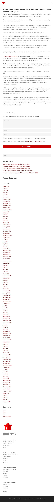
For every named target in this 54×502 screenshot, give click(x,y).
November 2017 (7, 387)
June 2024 (5, 242)
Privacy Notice (33, 499)
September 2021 (7, 301)
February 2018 (6, 380)
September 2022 (7, 276)
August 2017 (6, 393)
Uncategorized (7, 416)
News (4, 412)
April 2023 (5, 271)
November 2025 (7, 205)
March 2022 (6, 289)
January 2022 (6, 293)
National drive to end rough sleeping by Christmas (16, 164)
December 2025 (7, 203)
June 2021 (5, 308)
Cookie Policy (41, 499)
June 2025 (5, 216)
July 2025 (5, 214)
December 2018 (7, 359)
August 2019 (6, 342)
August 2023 (6, 263)
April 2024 (5, 246)
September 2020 (7, 323)
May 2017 (5, 399)
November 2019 (7, 335)
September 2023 (7, 261)
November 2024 (7, 231)
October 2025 (6, 207)
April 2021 (5, 312)
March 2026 (6, 197)
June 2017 (5, 397)
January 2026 (6, 201)
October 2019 (6, 338)
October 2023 (6, 259)
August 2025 (6, 212)
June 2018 (5, 372)
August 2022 (6, 278)
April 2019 (5, 350)
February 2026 (6, 199)
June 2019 (5, 346)
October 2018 (6, 363)
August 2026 (6, 186)
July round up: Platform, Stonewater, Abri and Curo (16, 168)
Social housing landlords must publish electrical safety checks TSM (20, 173)
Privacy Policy (29, 141)
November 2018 (7, 361)
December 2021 (7, 295)
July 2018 (5, 370)
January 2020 (6, 331)
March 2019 (6, 352)
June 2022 (5, 282)
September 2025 (7, 210)
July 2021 (5, 306)
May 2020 (5, 327)
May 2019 (5, 348)
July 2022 (5, 280)
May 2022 (5, 284)
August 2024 (6, 237)
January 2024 (6, 252)
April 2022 (5, 286)
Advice (4, 410)
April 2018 (5, 376)
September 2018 (7, 365)
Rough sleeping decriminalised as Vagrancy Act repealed (17, 170)
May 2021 (5, 310)
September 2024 (7, 235)
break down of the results (10, 56)
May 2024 (5, 244)
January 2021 (6, 318)
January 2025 (6, 227)
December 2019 (7, 333)
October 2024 (6, 233)
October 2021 (6, 299)
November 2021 (7, 297)
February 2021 (6, 316)
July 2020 (5, 325)
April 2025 (5, 220)
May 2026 (5, 192)
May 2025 (5, 218)
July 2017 (5, 395)
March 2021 (6, 314)
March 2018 (6, 378)
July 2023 (5, 265)
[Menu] (52, 3)
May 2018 (5, 374)
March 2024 (6, 248)
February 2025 (6, 224)
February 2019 (6, 355)
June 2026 (5, 190)
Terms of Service (38, 141)
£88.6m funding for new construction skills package (16, 166)
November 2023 (7, 256)
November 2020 (7, 320)
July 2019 (5, 344)
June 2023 (5, 267)
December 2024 (7, 229)
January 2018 (6, 382)
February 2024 (6, 250)
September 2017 (7, 391)
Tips (4, 414)
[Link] (3, 2)
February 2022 (6, 291)
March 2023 (6, 274)
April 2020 (5, 329)
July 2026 (5, 188)
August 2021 (6, 303)
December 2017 (7, 384)
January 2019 (6, 357)
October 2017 (6, 389)
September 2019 (7, 340)
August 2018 (6, 367)
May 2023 (5, 269)
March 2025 (6, 222)
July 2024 (5, 239)
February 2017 (6, 402)
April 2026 (5, 195)
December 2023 (7, 254)
